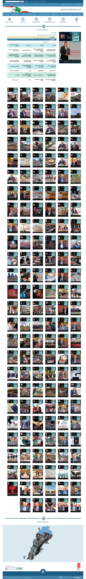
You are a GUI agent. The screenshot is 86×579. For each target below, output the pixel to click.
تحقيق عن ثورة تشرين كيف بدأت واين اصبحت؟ (51, 50)
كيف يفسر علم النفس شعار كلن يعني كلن (38, 56)
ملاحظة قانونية (19, 577)
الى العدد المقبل (15, 79)
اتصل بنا (7, 14)
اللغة (30, 70)
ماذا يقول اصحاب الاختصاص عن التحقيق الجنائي (51, 61)
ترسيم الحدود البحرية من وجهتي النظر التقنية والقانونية (14, 55)
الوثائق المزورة (40, 70)
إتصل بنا (11, 577)
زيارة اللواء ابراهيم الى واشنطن (14, 45)
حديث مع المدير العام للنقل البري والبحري (51, 75)
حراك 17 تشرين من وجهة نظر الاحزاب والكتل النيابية (38, 50)
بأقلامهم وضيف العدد (14, 70)
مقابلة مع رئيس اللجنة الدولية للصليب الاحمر (14, 61)
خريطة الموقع (7, 577)
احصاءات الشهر (52, 70)
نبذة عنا (15, 577)
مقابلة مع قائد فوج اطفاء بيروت (39, 66)
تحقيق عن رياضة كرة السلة (39, 80)
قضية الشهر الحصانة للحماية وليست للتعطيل (26, 66)
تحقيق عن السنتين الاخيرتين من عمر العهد (26, 56)
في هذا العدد (28, 45)
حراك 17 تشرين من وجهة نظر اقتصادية (14, 50)
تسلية (29, 79)
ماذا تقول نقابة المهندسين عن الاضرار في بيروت (26, 75)
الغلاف (54, 45)
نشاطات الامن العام (15, 66)
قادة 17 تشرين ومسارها (26, 50)
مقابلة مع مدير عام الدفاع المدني (52, 66)
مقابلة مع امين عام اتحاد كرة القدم (50, 80)
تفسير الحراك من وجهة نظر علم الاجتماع (51, 56)
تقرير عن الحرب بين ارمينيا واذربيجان (27, 61)
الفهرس (41, 45)
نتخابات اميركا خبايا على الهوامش (38, 61)
